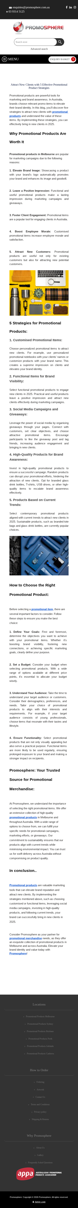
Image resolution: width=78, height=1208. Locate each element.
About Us (40, 1147)
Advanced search (39, 49)
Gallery (40, 1155)
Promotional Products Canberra (40, 1053)
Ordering (40, 1082)
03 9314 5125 (16, 11)
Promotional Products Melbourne (40, 1016)
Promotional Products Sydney (40, 1024)
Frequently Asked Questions (40, 1162)
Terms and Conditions (40, 1104)
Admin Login (40, 1202)
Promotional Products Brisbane (40, 1031)
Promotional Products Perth (40, 1038)
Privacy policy (40, 1112)
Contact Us (40, 1097)
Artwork (40, 1089)
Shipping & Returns (40, 1119)
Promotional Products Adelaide (40, 1046)
